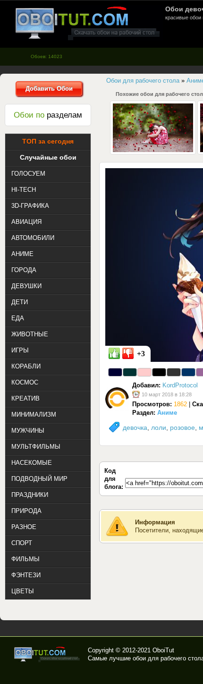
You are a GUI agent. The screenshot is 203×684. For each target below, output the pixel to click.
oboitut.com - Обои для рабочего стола (87, 23)
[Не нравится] (128, 353)
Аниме (167, 412)
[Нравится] (114, 353)
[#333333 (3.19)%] (174, 372)
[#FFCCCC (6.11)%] (144, 372)
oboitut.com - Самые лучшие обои (47, 654)
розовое (182, 427)
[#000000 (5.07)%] (159, 372)
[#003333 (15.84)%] (130, 372)
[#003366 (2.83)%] (188, 372)
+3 (141, 354)
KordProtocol (180, 385)
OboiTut (163, 650)
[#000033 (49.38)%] (115, 372)
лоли (158, 427)
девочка (135, 427)
